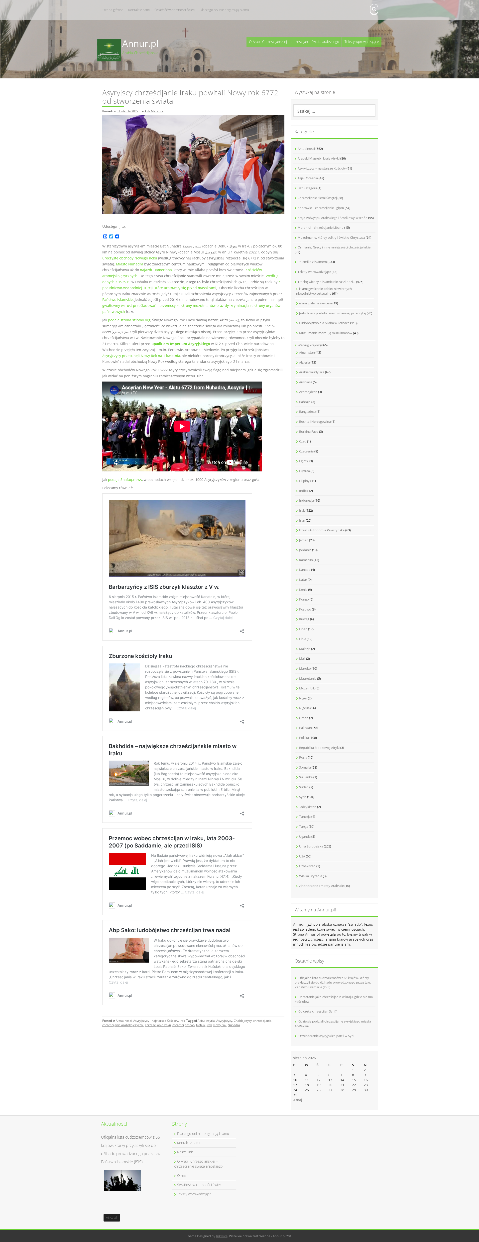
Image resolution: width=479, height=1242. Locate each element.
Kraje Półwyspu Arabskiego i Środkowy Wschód (332, 217)
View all (112, 1217)
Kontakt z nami (139, 9)
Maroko (305, 668)
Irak (182, 1021)
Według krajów (309, 345)
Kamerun (306, 560)
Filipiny (304, 480)
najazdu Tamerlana (156, 269)
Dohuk (200, 1025)
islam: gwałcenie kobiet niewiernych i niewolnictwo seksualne (324, 291)
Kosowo (305, 609)
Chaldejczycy (243, 1021)
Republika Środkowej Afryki (319, 747)
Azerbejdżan (308, 392)
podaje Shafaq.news (125, 479)
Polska (304, 737)
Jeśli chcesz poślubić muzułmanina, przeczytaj (332, 313)
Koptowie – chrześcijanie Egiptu (321, 208)
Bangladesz (307, 411)
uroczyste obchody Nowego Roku (129, 258)
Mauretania (307, 678)
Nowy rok (219, 1025)
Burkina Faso (308, 431)
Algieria (304, 362)
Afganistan (307, 352)
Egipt (303, 461)
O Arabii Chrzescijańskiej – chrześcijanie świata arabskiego (294, 41)
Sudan (304, 787)
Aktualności (124, 1021)
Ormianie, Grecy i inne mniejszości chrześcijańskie (334, 247)
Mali (302, 658)
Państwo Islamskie (117, 299)
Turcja (303, 826)
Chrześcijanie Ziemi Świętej (317, 198)
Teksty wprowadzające (362, 41)
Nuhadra (234, 1025)
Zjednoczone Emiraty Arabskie (321, 885)
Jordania (305, 550)
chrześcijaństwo (183, 1025)
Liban (303, 629)
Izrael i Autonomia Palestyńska (322, 530)
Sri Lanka (306, 777)
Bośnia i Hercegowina (315, 421)
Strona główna (113, 9)
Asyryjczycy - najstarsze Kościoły (155, 1021)
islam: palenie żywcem (315, 303)
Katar (303, 579)
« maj (297, 1099)
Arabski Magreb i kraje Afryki (319, 158)
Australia (305, 382)
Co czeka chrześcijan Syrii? (317, 1011)
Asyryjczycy (224, 1021)
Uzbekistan (307, 866)
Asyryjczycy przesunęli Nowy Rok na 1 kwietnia (141, 355)
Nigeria (304, 708)
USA (302, 856)
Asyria (210, 1021)
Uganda (305, 836)
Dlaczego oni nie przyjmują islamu (224, 9)
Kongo (304, 599)
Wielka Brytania (310, 876)
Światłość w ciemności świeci (174, 9)
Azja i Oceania (308, 178)
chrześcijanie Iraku (158, 1025)
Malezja (304, 648)
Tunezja (305, 816)
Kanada (304, 569)
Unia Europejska (311, 846)
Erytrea (304, 471)
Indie (303, 490)
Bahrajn (305, 402)
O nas (181, 1175)
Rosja (303, 757)
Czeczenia (306, 451)
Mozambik (307, 688)
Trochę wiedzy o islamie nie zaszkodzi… (326, 281)
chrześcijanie (262, 1021)
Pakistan (305, 727)
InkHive (222, 1236)
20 (330, 1084)
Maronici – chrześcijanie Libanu (321, 227)
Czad (302, 441)
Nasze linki (185, 1152)
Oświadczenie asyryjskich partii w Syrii (326, 1036)
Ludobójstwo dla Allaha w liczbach (324, 323)
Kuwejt (304, 619)
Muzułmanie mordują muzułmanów (325, 333)
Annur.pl (140, 43)
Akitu (201, 1021)
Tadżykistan (307, 807)
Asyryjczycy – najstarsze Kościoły (322, 168)
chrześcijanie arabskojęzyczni (122, 1025)
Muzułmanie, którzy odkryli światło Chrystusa (331, 237)
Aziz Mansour (153, 111)
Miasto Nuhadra (129, 264)
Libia (302, 638)
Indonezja (306, 500)
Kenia (303, 589)
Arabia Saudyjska (311, 372)
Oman (303, 718)
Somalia (305, 767)
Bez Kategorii (307, 188)
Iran (302, 520)
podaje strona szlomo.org (129, 320)
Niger (303, 698)
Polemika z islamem (312, 261)
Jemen (303, 540)
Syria (302, 797)
